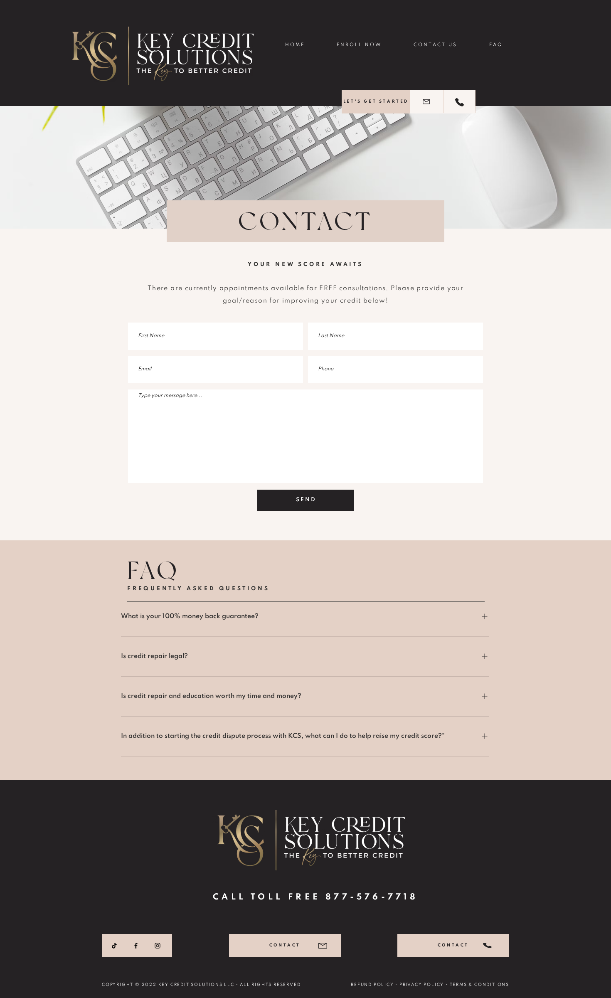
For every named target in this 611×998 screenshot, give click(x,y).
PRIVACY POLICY (421, 985)
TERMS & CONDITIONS (479, 985)
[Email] (426, 101)
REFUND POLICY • (375, 985)
